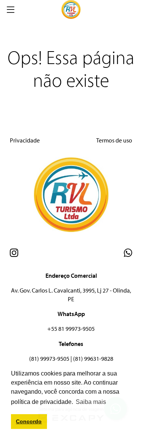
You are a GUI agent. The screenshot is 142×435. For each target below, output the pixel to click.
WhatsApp (71, 314)
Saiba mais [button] (91, 402)
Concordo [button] (29, 421)
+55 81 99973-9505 (71, 328)
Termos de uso (114, 140)
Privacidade (25, 140)
